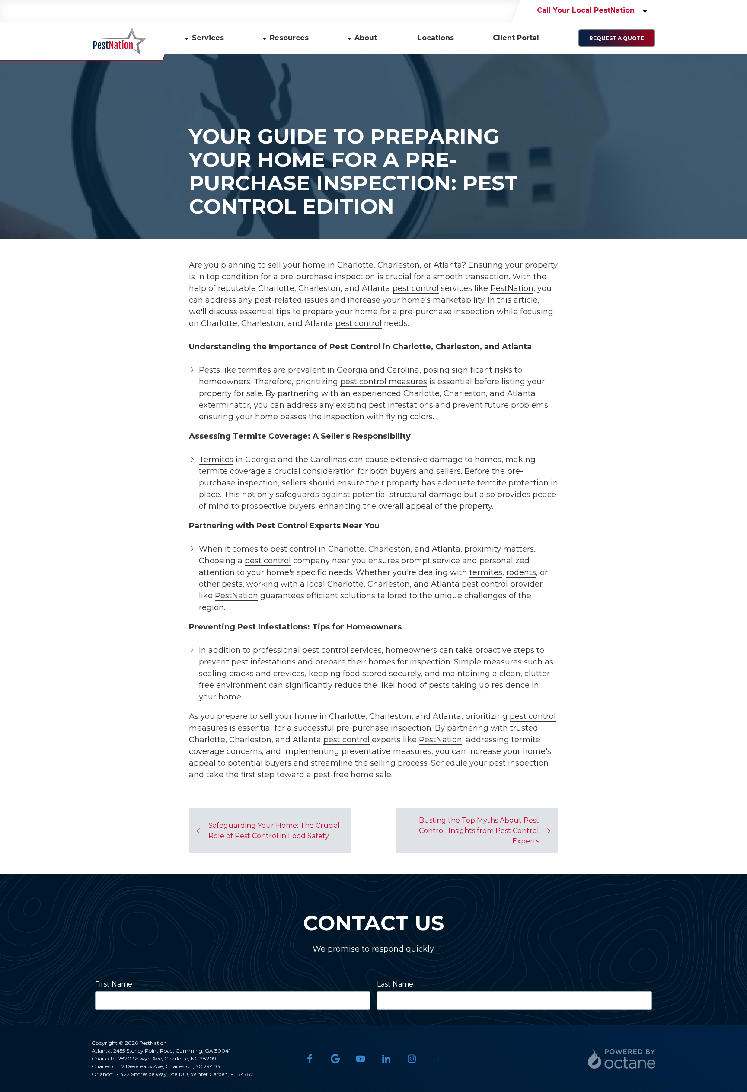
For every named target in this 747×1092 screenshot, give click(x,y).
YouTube (361, 1059)
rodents (521, 572)
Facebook (310, 1059)
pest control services (342, 650)
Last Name (395, 984)
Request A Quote (616, 38)
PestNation (511, 288)
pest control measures (383, 381)
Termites (216, 459)
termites (254, 370)
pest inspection (519, 763)
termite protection (513, 483)
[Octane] (621, 1059)
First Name (113, 984)
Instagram (412, 1059)
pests (232, 584)
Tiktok (437, 1059)
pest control (416, 288)
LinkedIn (386, 1059)
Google (335, 1059)
